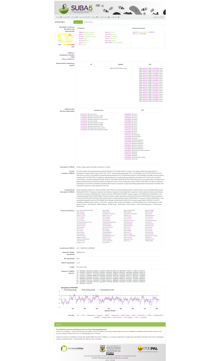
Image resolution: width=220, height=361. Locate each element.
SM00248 (129, 237)
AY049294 (129, 212)
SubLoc (81, 42)
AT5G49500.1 (128, 119)
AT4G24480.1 (84, 124)
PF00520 (107, 229)
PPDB (149, 315)
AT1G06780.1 (84, 128)
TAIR (134, 34)
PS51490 (83, 235)
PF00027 (81, 229)
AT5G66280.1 (128, 117)
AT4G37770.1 (155, 82)
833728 (129, 215)
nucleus (112, 32)
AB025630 (82, 212)
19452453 (145, 68)
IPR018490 (108, 225)
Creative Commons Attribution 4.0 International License (119, 356)
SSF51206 (130, 239)
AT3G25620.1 (84, 116)
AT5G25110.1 (84, 114)
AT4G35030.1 (84, 129)
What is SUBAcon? (68, 59)
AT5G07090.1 (155, 70)
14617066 (143, 34)
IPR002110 (108, 224)
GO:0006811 (107, 217)
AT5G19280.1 (155, 101)
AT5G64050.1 (155, 97)
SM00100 (108, 237)
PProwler (81, 36)
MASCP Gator (125, 315)
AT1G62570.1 (84, 119)
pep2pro (99, 315)
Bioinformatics (90, 339)
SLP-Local (81, 40)
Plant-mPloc (108, 34)
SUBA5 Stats (103, 17)
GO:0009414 (150, 217)
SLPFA (107, 38)
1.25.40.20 (83, 215)
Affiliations (114, 17)
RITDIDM (128, 227)
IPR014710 (82, 225)
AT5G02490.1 (155, 78)
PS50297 (152, 234)
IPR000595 (82, 224)
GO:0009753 (107, 218)
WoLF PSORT (108, 42)
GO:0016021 (81, 220)
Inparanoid (115, 315)
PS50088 (130, 234)
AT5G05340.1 (155, 87)
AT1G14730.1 (84, 126)
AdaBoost (81, 32)
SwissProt (135, 32)
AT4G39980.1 (155, 84)
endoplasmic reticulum (90, 36)
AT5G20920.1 (128, 122)
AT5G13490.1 (155, 71)
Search (65, 17)
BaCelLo (107, 32)
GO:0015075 (128, 218)
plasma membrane (90, 32)
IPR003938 (129, 224)
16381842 (152, 32)
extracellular (114, 36)
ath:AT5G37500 (109, 227)
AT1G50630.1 (84, 117)
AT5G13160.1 (155, 77)
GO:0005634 (81, 217)
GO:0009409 (128, 217)
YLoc (80, 44)
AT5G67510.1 (128, 116)
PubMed (97, 333)
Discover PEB (158, 17)
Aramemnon (91, 315)
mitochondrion (113, 38)
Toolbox (93, 17)
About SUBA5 (83, 17)
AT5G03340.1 (155, 92)
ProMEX (96, 317)
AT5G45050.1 (155, 68)
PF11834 (128, 229)
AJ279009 (107, 212)
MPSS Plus (141, 315)
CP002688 (82, 213)
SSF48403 (109, 239)
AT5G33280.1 (128, 159)
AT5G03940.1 (155, 85)
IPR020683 (129, 225)
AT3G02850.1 (128, 140)
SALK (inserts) (117, 317)
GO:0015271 (150, 218)
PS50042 (109, 234)
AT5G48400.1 (155, 96)
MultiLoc (81, 34)
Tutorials (73, 17)
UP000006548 (131, 235)
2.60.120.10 (109, 215)
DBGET (107, 315)
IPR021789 (151, 225)
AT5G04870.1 (155, 80)
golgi (85, 38)
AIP (78, 315)
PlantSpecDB (158, 315)
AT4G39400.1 (155, 90)
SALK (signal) (128, 317)
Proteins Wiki (106, 317)
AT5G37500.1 (131, 220)
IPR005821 (151, 224)
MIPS (134, 315)
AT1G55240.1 (84, 122)
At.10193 (83, 242)
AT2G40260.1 (84, 121)
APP (83, 315)
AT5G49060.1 (155, 99)
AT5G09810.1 (155, 75)
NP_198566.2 (83, 237)
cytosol (87, 40)
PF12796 (150, 229)
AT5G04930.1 (155, 89)
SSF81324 (151, 239)
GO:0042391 (107, 220)
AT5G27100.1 (128, 143)
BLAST (71, 273)
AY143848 (150, 212)
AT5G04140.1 (155, 94)
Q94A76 (130, 222)
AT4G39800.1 (155, 73)
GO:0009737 (81, 218)
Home (58, 17)
